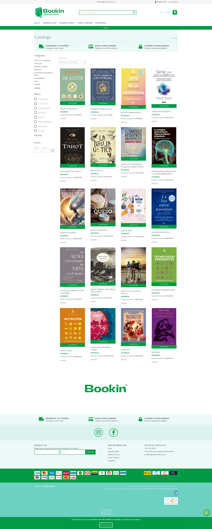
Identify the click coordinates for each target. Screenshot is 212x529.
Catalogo (63, 118)
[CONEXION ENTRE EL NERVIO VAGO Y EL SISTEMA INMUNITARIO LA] (164, 146)
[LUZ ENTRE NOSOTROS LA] (164, 206)
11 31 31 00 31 (150, 448)
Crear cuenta (162, 2)
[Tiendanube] (45, 487)
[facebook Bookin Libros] (113, 432)
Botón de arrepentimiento (166, 488)
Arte (36, 81)
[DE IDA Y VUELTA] (133, 205)
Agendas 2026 (49, 23)
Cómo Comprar (85, 23)
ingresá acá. (149, 488)
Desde (36, 147)
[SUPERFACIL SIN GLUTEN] (72, 84)
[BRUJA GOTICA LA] (103, 145)
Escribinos (100, 23)
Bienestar (38, 69)
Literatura (38, 63)
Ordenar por (63, 58)
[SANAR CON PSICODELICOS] (164, 86)
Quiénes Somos (66, 23)
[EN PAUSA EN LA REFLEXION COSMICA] (103, 324)
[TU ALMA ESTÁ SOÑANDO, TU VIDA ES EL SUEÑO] (72, 265)
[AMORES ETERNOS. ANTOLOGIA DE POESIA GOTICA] (103, 264)
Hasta (44, 147)
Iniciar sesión (173, 2)
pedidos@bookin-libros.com (106, 2)
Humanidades (39, 78)
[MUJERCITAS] (133, 325)
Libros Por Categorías (42, 60)
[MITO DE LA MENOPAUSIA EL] (133, 87)
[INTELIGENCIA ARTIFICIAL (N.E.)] (103, 85)
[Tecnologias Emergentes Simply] (164, 264)
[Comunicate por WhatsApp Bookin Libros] (206, 512)
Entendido (106, 525)
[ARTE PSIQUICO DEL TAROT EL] (72, 146)
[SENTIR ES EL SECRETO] (72, 207)
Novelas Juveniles (41, 66)
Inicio (37, 23)
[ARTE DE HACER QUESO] (103, 205)
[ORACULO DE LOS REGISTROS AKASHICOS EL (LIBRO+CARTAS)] (133, 142)
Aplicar (53, 151)
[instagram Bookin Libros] (98, 432)
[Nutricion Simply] (72, 325)
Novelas (37, 84)
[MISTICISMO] (164, 327)
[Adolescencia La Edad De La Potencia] (133, 265)
